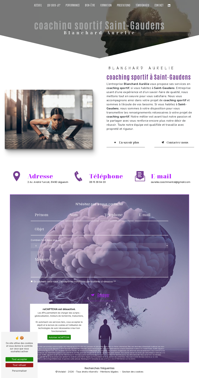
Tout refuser (19, 365)
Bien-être (90, 5)
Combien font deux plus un (46, 240)
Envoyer (103, 295)
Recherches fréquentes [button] (100, 368)
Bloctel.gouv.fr (86, 359)
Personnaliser (19, 370)
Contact (159, 5)
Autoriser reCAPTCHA (59, 337)
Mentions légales (109, 371)
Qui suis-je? (53, 5)
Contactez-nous (177, 142)
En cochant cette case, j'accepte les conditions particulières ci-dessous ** (75, 281)
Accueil (38, 5)
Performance (73, 5)
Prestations (123, 5)
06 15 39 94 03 (97, 182)
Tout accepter (19, 359)
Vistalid (62, 371)
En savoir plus (129, 142)
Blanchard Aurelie (3, 5)
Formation (106, 5)
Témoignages (142, 5)
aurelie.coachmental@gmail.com (170, 182)
